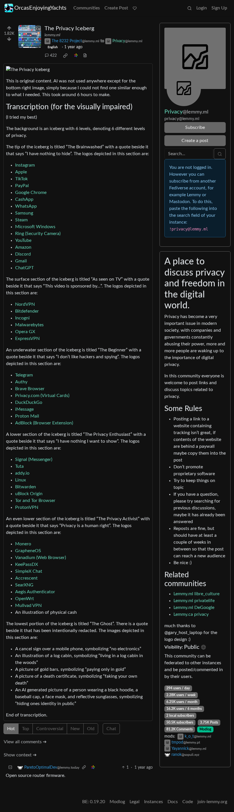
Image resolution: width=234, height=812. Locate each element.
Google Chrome (31, 192)
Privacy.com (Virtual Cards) (42, 395)
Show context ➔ (20, 755)
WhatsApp (26, 206)
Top (25, 728)
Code (187, 801)
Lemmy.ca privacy (191, 614)
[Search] (189, 8)
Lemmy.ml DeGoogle (194, 607)
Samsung (24, 213)
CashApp (24, 199)
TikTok (21, 179)
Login (201, 8)
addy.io (22, 473)
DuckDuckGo (28, 402)
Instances (153, 801)
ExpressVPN (27, 338)
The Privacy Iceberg (69, 28)
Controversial (49, 728)
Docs (173, 801)
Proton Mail (27, 416)
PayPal (22, 185)
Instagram (25, 165)
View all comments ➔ (25, 742)
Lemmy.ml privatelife (194, 600)
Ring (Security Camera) (37, 233)
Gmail (21, 261)
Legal (135, 801)
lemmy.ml (52, 35)
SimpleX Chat (28, 571)
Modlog (205, 729)
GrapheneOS (28, 550)
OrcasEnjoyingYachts (40, 8)
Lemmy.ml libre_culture (196, 594)
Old (90, 728)
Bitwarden (25, 487)
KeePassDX (26, 564)
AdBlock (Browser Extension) (44, 423)
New (75, 728)
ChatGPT (24, 268)
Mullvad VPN (28, 605)
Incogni (22, 318)
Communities (86, 8)
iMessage (24, 409)
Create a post (194, 140)
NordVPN (25, 304)
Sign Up (219, 8)
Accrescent (26, 578)
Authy (21, 382)
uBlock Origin (29, 493)
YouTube (23, 240)
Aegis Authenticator (35, 592)
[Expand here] (29, 36)
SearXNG (24, 585)
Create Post (116, 8)
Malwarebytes (29, 325)
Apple (21, 172)
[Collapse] (10, 767)
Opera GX (25, 331)
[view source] (85, 55)
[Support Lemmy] (134, 8)
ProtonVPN (26, 507)
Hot (11, 728)
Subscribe (195, 127)
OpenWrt (24, 598)
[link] (65, 55)
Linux (20, 480)
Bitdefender (27, 311)
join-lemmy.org (212, 801)
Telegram (24, 375)
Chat (111, 728)
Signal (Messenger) (33, 459)
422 (53, 56)
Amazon (23, 247)
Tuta (19, 466)
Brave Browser (30, 388)
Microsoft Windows (35, 226)
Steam (21, 220)
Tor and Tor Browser (35, 500)
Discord (23, 254)
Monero (23, 544)
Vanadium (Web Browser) (40, 557)
